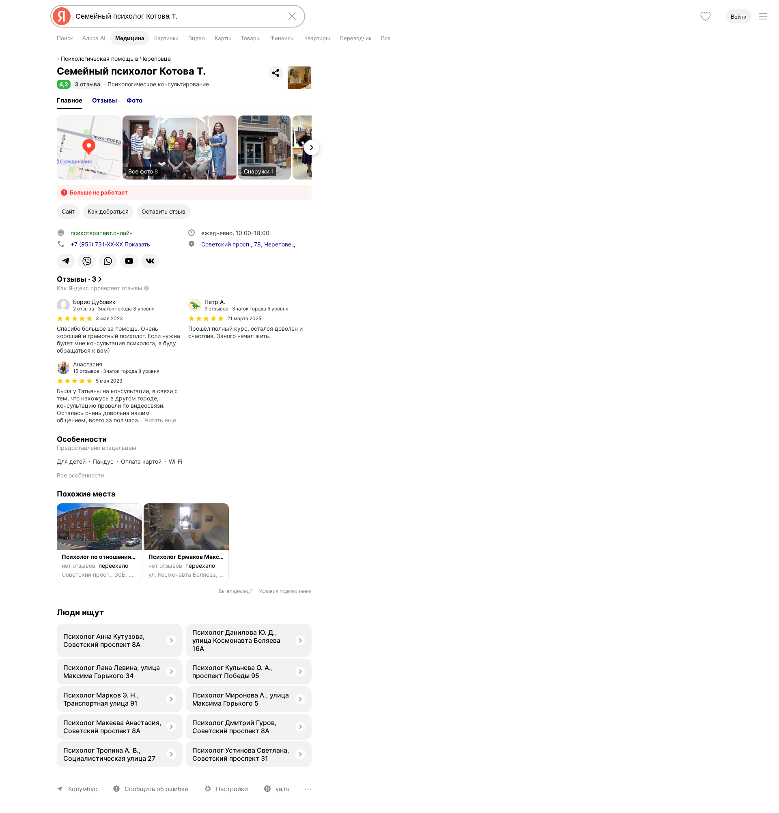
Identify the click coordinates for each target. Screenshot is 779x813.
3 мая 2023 (109, 318)
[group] (118, 326)
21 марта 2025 (244, 318)
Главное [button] (69, 100)
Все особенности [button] (80, 475)
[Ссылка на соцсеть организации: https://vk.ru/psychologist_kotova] (150, 261)
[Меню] (763, 16)
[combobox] (176, 16)
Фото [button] (134, 100)
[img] (75, 318)
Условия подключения (285, 591)
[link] (89, 147)
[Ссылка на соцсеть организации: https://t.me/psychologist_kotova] (66, 261)
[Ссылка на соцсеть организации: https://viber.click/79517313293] (87, 261)
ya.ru (282, 789)
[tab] (69, 100)
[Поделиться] (276, 73)
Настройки (232, 789)
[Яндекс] (62, 16)
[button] (64, 84)
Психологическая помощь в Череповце (116, 58)
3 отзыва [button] (87, 84)
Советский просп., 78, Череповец (248, 244)
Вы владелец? (235, 591)
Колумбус (82, 789)
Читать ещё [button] (160, 420)
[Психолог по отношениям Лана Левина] (99, 543)
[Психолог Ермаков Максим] (186, 543)
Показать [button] (110, 244)
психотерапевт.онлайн (102, 232)
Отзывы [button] (104, 100)
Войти (739, 16)
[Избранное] (705, 16)
